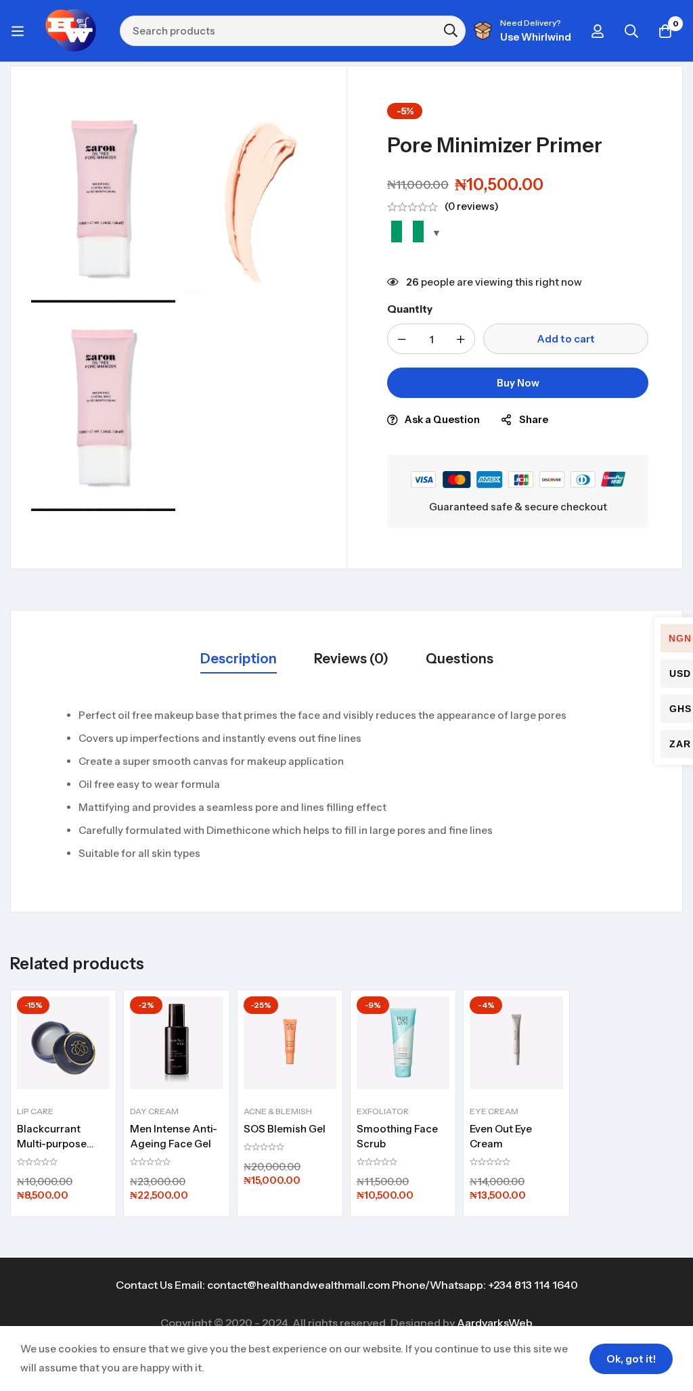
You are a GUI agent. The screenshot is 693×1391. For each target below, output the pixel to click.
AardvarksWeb (495, 1322)
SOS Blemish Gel (285, 1128)
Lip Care (35, 1111)
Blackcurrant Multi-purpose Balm (52, 1143)
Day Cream (154, 1111)
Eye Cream (494, 1111)
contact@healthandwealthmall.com (298, 1284)
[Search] (631, 31)
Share (533, 419)
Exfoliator (383, 1111)
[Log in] (597, 31)
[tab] (238, 660)
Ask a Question (442, 419)
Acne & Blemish (278, 1111)
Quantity (409, 309)
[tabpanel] (346, 784)
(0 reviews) (472, 206)
